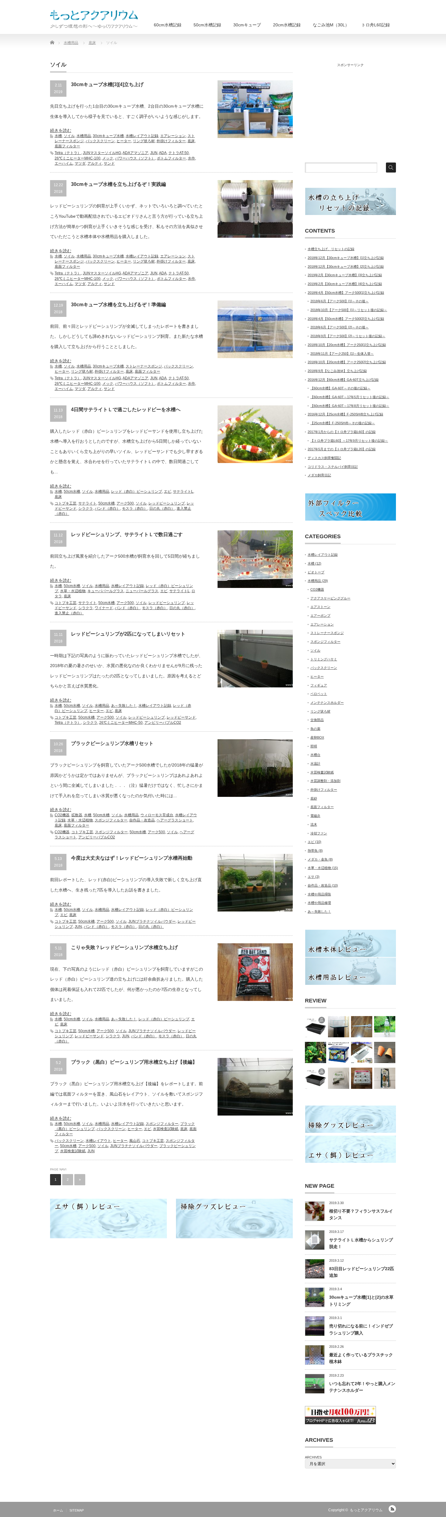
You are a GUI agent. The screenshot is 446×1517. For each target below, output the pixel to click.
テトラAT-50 (178, 153)
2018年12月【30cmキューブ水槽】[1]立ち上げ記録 (346, 258)
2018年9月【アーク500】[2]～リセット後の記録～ (347, 336)
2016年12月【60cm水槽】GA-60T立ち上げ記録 (343, 379)
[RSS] (392, 1508)
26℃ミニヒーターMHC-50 (121, 722)
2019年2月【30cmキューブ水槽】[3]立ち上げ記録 (345, 275)
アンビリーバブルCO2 (162, 722)
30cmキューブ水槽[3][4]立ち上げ (107, 84)
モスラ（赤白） (134, 508)
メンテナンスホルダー (327, 702)
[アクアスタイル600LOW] (338, 1026)
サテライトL (183, 491)
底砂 (313, 798)
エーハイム (64, 163)
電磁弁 (315, 815)
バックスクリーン (100, 141)
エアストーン (320, 607)
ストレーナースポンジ (144, 366)
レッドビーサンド (181, 717)
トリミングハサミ (323, 659)
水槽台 (315, 755)
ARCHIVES (313, 1457)
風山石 (134, 1141)
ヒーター (124, 141)
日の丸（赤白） (162, 508)
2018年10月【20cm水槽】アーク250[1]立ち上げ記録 (347, 345)
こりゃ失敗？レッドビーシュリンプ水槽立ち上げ (124, 947)
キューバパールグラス (105, 591)
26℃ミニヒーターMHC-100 (77, 158)
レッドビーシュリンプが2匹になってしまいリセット (128, 633)
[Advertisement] (350, 112)
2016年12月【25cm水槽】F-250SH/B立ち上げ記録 (345, 414)
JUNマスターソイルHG (102, 153)
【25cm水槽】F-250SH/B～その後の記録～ (342, 423)
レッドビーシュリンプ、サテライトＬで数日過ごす (127, 534)
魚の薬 (315, 728)
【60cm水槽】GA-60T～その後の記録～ (340, 388)
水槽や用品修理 (319, 902)
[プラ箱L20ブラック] (315, 1078)
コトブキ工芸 (65, 503)
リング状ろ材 (144, 141)
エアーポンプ (320, 615)
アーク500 (125, 503)
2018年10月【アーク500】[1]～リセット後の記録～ (348, 310)
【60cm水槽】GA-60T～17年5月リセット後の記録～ (349, 397)
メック (107, 158)
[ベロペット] (361, 1026)
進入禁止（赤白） (69, 613)
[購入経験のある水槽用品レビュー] (384, 1026)
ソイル (69, 136)
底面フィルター (67, 146)
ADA (163, 153)
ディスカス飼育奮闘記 (324, 458)
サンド (109, 163)
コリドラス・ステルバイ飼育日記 (333, 466)
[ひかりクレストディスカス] (384, 1078)
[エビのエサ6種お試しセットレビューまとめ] (361, 1078)
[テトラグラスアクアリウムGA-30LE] (338, 1052)
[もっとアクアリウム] (94, 19)
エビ (167, 491)
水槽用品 (83, 136)
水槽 (58, 136)
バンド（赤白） (107, 508)
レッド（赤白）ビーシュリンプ (136, 491)
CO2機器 (62, 815)
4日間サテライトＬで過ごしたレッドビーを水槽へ (126, 409)
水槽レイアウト (98, 1141)
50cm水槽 (72, 491)
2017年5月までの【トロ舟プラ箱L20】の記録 (342, 449)
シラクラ (85, 508)
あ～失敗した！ (124, 705)
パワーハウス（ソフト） (135, 158)
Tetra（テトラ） (68, 153)
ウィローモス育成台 (156, 815)
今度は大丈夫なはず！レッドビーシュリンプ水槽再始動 (131, 858)
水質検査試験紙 (165, 1129)
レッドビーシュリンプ (166, 503)
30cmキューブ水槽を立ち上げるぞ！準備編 (118, 304)
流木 (313, 824)
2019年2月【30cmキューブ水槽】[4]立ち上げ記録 (345, 284)
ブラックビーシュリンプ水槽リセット (112, 743)
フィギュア (318, 685)
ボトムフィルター (171, 158)
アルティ (94, 163)
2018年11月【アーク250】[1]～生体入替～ (342, 353)
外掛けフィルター (171, 141)
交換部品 (317, 720)
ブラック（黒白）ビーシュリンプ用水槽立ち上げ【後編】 (134, 1062)
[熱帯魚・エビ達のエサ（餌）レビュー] (315, 1052)
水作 (191, 158)
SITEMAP (76, 1510)
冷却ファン (318, 833)
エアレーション (173, 136)
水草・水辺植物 (73, 591)
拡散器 (76, 815)
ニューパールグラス (142, 591)
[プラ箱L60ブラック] (315, 1026)
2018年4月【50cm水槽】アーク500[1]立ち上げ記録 (346, 292)
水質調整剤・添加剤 (325, 781)
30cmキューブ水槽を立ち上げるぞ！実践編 (118, 184)
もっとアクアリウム (366, 1510)
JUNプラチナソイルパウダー (152, 921)
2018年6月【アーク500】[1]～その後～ (339, 301)
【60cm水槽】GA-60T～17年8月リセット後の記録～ (349, 406)
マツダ (80, 163)
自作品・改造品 (142, 820)
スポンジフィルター (111, 820)
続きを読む (60, 130)
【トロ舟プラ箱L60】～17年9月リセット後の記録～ (349, 440)
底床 (191, 141)
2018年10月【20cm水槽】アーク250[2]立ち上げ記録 (347, 362)
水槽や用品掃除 (319, 894)
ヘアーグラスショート (175, 820)
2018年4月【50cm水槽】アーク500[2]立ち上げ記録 (346, 319)
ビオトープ (316, 572)
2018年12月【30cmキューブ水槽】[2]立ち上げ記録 (346, 266)
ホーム (58, 1510)
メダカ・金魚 (320, 859)
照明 (313, 746)
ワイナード (104, 608)
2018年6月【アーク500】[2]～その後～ (339, 327)
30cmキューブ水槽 (108, 136)
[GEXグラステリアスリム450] (361, 1052)
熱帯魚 (315, 850)
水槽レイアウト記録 (142, 136)
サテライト (87, 503)
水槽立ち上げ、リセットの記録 (331, 249)
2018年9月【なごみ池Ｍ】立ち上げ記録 (337, 371)
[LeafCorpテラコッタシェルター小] (384, 1052)
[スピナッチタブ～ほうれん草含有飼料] (338, 1078)
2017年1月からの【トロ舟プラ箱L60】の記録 (342, 432)
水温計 (315, 763)
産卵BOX (317, 737)
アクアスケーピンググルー (330, 598)
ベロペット (318, 694)
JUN (153, 153)
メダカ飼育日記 (319, 475)
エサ (313, 876)
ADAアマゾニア (135, 153)
